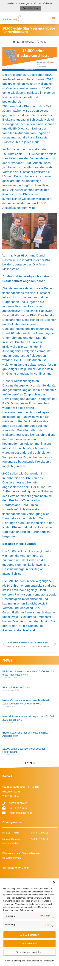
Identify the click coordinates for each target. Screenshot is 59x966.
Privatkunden (12, 3)
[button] (54, 882)
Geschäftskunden (45, 3)
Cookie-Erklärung (13, 961)
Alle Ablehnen (29, 943)
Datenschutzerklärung (32, 961)
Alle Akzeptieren (29, 934)
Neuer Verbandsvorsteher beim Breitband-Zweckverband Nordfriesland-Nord (26, 702)
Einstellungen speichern (29, 952)
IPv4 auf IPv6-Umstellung (16, 687)
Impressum (49, 961)
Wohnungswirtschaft (28, 3)
